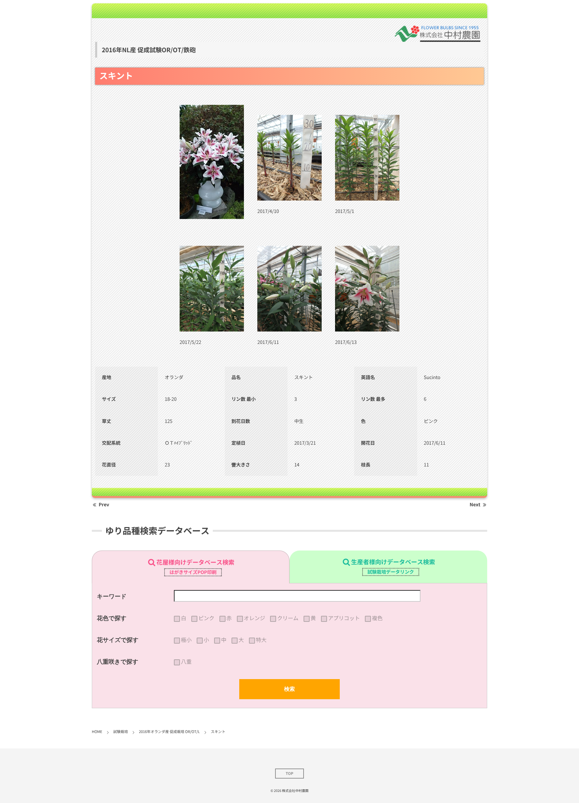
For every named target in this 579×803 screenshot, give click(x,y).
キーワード (112, 596)
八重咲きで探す (117, 661)
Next (475, 504)
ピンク (206, 618)
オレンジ (254, 618)
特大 (261, 640)
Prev (104, 504)
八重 (186, 662)
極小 (186, 640)
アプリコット (344, 618)
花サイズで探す (118, 640)
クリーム (288, 618)
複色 (377, 618)
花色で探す (111, 618)
